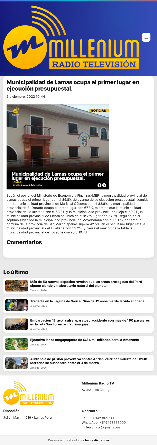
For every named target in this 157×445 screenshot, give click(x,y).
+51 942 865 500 (101, 418)
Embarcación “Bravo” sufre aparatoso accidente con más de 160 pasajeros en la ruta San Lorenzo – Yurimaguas (90, 322)
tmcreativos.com (97, 440)
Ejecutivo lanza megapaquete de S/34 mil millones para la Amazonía (84, 340)
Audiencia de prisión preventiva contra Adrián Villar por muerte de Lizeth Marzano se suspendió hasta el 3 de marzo (88, 361)
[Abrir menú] (146, 37)
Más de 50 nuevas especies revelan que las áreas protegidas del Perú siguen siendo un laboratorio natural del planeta (86, 284)
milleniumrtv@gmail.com (101, 427)
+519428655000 (113, 422)
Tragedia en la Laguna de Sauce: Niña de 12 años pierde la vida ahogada (87, 301)
